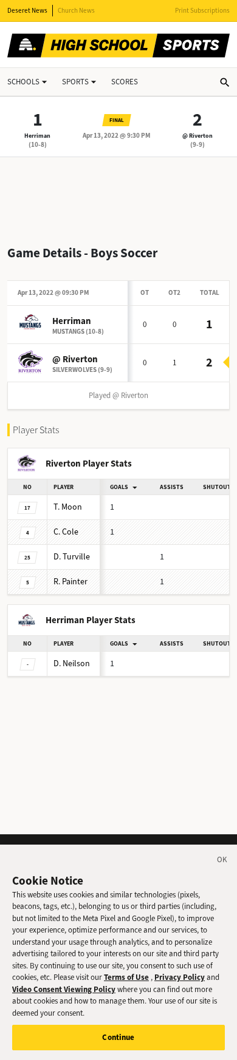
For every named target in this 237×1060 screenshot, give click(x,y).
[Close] (222, 861)
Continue (118, 1037)
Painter (70, 581)
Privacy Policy (179, 977)
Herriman (37, 136)
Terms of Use (126, 977)
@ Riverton (197, 136)
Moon (67, 507)
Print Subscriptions (202, 10)
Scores (124, 81)
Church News (76, 10)
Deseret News (27, 10)
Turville (71, 556)
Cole (65, 532)
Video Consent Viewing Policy (63, 989)
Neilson (71, 663)
